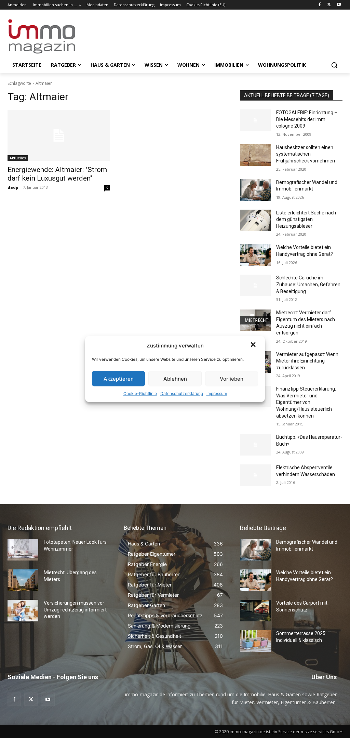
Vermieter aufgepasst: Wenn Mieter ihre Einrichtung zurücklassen (307, 361)
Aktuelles (18, 158)
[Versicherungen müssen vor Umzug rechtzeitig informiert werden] (23, 610)
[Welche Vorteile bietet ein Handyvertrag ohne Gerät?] (255, 255)
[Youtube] (338, 5)
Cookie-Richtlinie (140, 393)
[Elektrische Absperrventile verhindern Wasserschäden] (255, 475)
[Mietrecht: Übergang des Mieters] (23, 580)
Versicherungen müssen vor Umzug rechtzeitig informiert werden (75, 609)
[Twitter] (329, 5)
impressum (216, 393)
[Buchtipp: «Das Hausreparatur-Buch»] (255, 445)
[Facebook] (320, 5)
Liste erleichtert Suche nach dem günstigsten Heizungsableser (306, 219)
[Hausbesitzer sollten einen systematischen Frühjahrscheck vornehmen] (255, 155)
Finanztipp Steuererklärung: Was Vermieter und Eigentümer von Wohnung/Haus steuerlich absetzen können (306, 402)
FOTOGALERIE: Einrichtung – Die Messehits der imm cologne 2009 (306, 119)
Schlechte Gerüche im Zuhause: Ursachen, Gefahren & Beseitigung (308, 284)
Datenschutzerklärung (181, 393)
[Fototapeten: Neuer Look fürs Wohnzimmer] (23, 550)
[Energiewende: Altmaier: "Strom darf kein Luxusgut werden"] (59, 135)
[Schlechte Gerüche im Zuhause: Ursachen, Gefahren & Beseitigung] (255, 285)
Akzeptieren (119, 378)
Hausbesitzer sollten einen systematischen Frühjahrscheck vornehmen (305, 154)
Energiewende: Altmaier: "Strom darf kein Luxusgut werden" (57, 174)
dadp (13, 187)
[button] (254, 345)
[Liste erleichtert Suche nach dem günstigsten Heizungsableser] (255, 220)
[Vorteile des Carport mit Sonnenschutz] (255, 610)
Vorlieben (231, 378)
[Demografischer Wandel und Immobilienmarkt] (255, 190)
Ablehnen (175, 378)
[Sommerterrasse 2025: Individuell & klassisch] (255, 641)
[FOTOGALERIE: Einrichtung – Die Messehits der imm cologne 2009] (255, 120)
